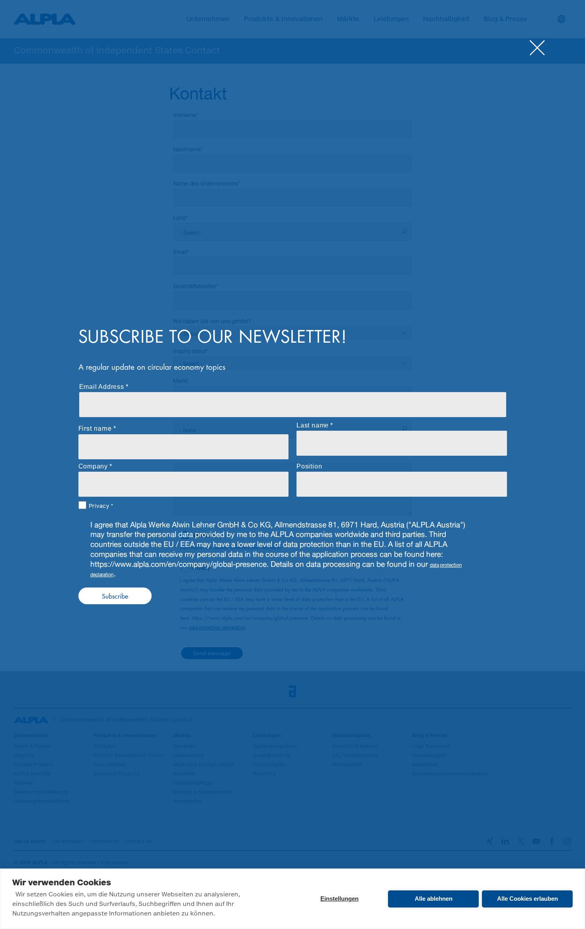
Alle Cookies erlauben (527, 898)
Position (309, 466)
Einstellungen (339, 898)
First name (95, 427)
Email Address (101, 386)
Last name (312, 425)
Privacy (99, 505)
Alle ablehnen (433, 898)
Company (93, 466)
